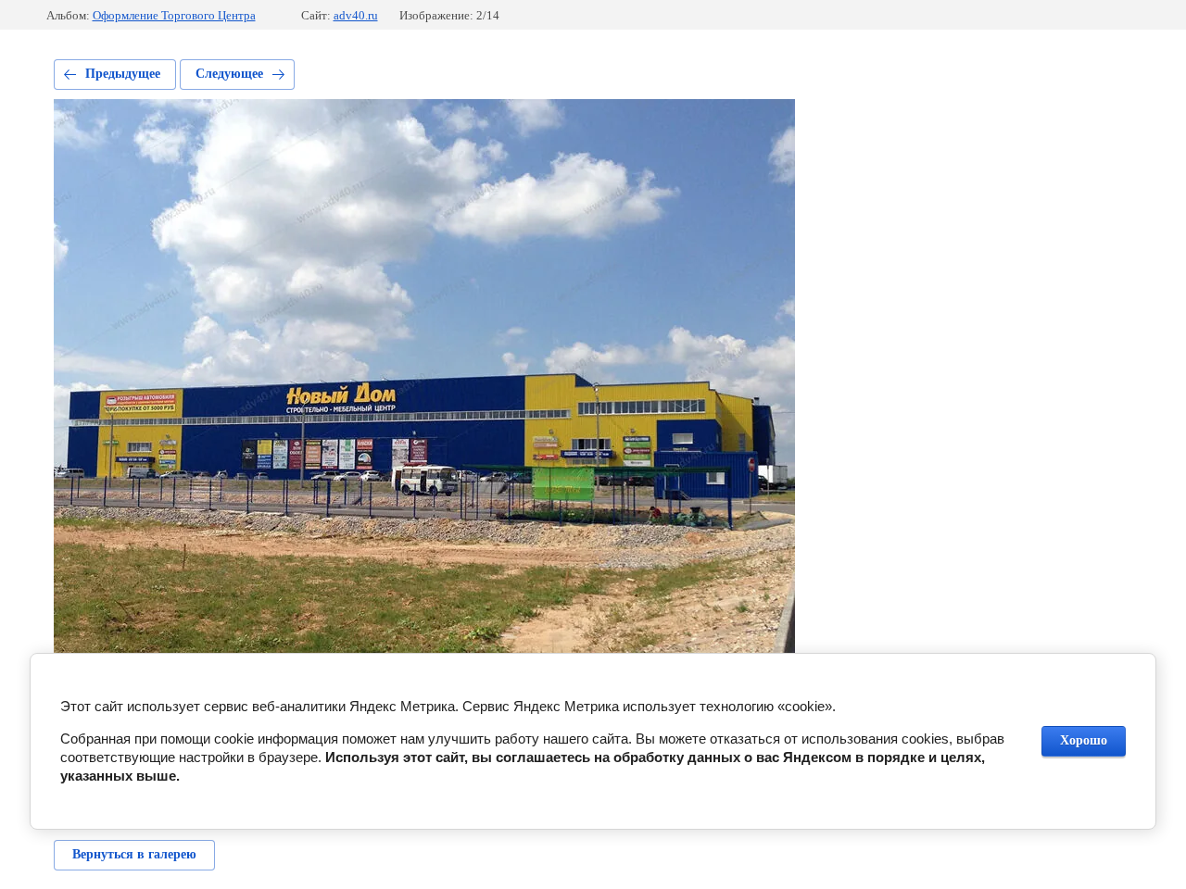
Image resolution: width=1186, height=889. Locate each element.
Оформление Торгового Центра (174, 15)
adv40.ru (356, 15)
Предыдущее (122, 74)
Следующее (229, 74)
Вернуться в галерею (134, 854)
